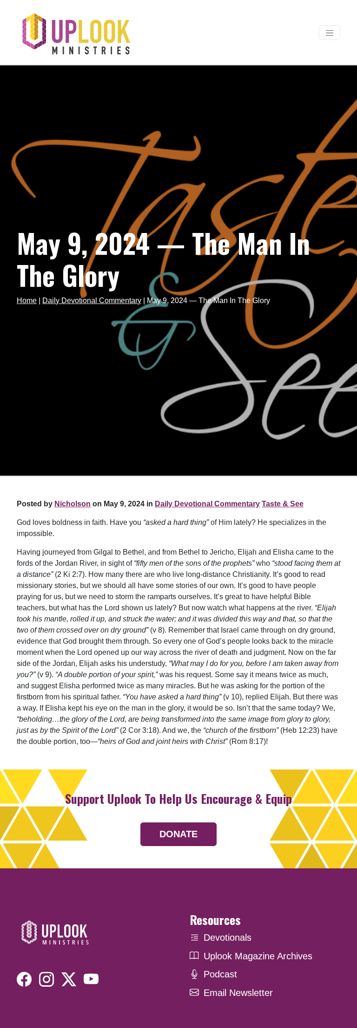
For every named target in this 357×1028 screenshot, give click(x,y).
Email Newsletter (238, 993)
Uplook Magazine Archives (258, 956)
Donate (178, 834)
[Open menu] (329, 32)
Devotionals (227, 937)
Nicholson (72, 504)
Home (27, 300)
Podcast (220, 974)
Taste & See (283, 504)
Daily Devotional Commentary (91, 300)
